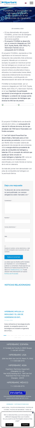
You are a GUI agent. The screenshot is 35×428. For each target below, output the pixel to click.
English (9, 424)
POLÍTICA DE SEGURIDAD (17, 409)
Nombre (7, 217)
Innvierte (28, 396)
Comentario (8, 200)
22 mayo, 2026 (8, 320)
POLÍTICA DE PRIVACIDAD (18, 407)
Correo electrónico (10, 227)
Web (5, 236)
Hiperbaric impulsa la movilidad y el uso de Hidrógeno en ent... (14, 314)
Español (25, 424)
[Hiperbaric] (8, 3)
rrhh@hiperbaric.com (16, 269)
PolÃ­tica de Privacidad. (11, 273)
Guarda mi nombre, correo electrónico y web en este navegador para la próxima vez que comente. (17, 250)
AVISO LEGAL (6, 407)
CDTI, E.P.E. (25, 398)
